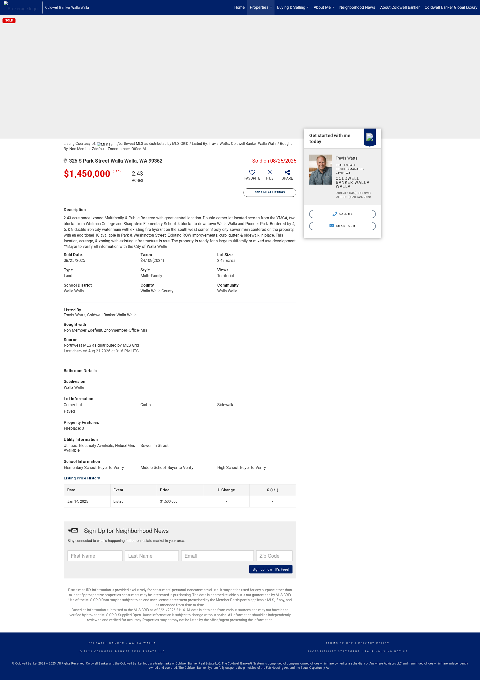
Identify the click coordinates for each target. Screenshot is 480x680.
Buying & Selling (293, 10)
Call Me (345, 214)
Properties (261, 10)
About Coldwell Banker (400, 7)
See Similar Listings (270, 192)
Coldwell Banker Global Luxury (451, 7)
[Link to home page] (23, 7)
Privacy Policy (374, 643)
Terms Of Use (340, 643)
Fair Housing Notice (386, 651)
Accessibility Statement (334, 651)
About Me (325, 10)
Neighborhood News (357, 7)
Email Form (345, 226)
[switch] (252, 176)
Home (239, 7)
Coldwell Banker (106, 643)
